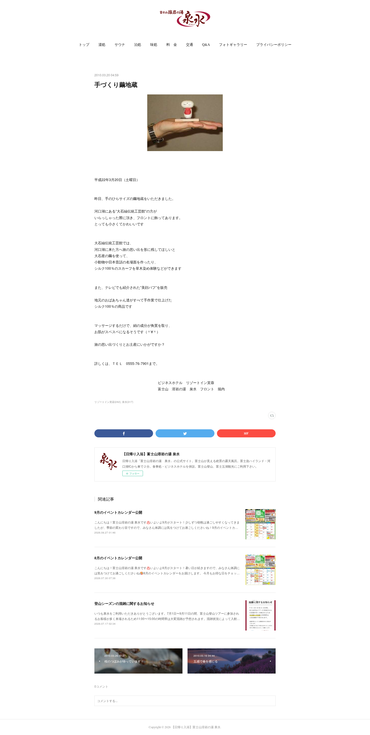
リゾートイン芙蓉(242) (107, 402)
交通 (189, 44)
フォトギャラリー (233, 44)
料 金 (171, 44)
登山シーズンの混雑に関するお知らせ (124, 603)
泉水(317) (127, 402)
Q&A (206, 44)
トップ (84, 44)
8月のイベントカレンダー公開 (118, 557)
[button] (84, 44)
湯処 (101, 44)
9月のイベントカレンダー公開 (118, 512)
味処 (153, 44)
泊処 (137, 44)
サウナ (120, 44)
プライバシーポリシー (273, 44)
